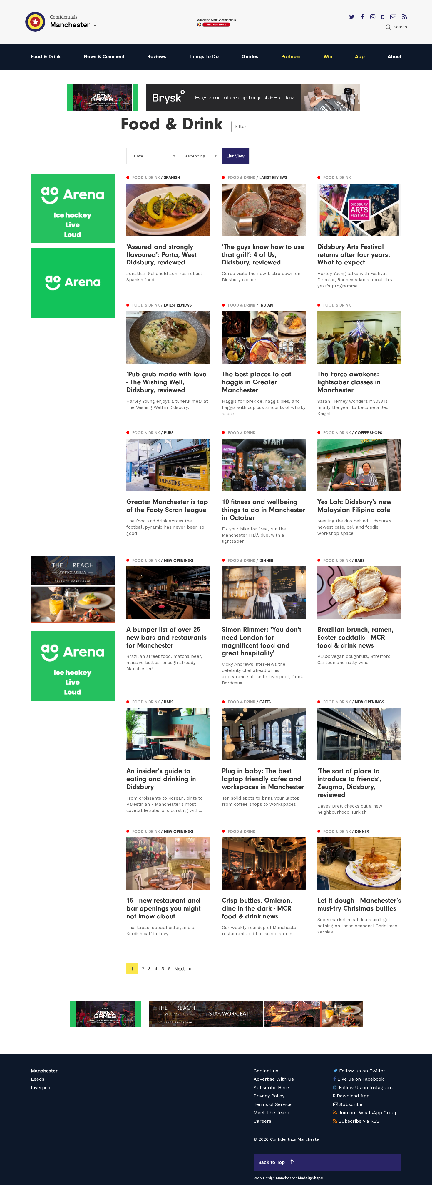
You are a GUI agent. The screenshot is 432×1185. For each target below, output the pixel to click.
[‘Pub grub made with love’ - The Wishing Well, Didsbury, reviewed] (168, 359)
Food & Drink (46, 57)
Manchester (44, 1071)
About (394, 57)
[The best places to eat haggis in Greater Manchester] (264, 359)
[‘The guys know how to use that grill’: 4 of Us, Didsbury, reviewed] (264, 231)
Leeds (37, 1079)
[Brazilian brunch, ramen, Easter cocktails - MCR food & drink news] (359, 621)
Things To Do (204, 57)
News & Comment (104, 57)
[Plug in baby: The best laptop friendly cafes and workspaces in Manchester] (264, 756)
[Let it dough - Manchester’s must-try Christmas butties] (359, 882)
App (360, 57)
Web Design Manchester (275, 1178)
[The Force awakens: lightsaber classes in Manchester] (359, 359)
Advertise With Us (274, 1079)
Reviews (156, 57)
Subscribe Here (271, 1087)
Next (182, 968)
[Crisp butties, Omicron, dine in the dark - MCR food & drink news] (264, 882)
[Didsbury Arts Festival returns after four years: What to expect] (359, 231)
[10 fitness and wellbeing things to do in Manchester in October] (264, 487)
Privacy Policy (269, 1096)
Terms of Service (273, 1104)
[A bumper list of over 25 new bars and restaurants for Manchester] (168, 621)
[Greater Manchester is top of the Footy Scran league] (168, 487)
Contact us (266, 1071)
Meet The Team (271, 1112)
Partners (291, 57)
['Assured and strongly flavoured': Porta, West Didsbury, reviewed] (168, 231)
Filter (241, 126)
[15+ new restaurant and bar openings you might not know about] (168, 882)
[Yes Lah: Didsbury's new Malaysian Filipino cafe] (359, 487)
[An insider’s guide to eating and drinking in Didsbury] (168, 756)
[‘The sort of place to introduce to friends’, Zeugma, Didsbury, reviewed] (359, 756)
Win (328, 57)
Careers (262, 1121)
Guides (250, 57)
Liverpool (41, 1087)
